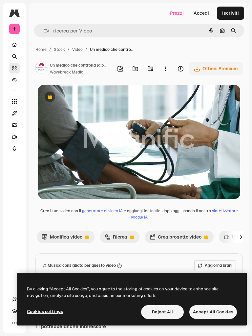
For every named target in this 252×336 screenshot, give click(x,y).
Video (77, 49)
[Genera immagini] (14, 125)
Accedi (201, 13)
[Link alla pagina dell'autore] (41, 69)
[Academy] (14, 311)
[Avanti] (241, 237)
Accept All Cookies (213, 312)
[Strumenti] (14, 101)
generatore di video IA (102, 211)
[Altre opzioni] (165, 68)
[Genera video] (14, 137)
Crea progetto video (175, 238)
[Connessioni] (14, 299)
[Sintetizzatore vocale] (14, 148)
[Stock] (14, 68)
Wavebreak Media (66, 72)
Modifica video (62, 238)
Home (41, 49)
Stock (59, 49)
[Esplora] (14, 80)
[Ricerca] (14, 56)
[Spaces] (14, 113)
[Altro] (14, 323)
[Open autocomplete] (43, 30)
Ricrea (116, 238)
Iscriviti (230, 13)
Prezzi (177, 13)
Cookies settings (45, 311)
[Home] (14, 44)
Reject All (162, 312)
